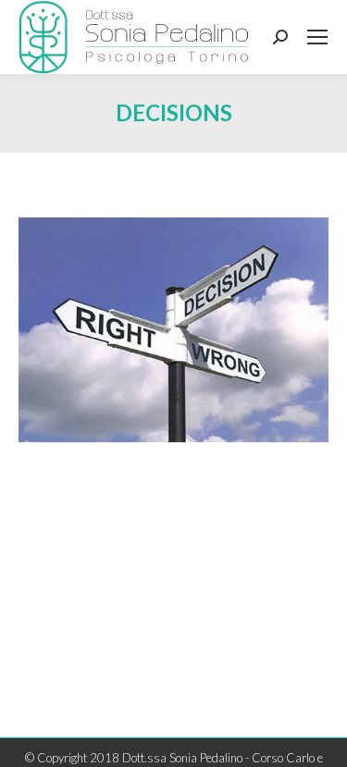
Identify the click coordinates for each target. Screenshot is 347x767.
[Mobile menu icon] (317, 37)
